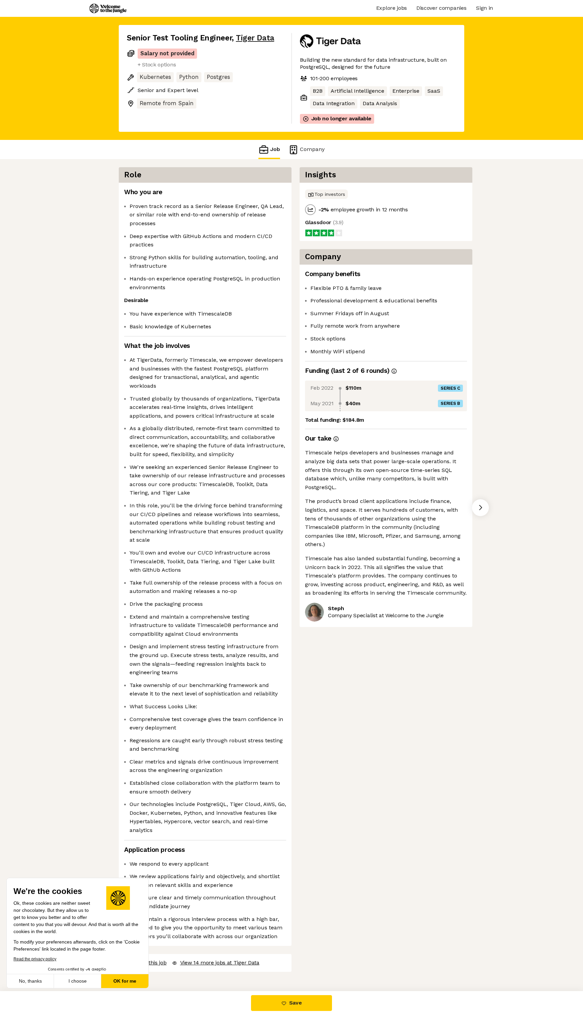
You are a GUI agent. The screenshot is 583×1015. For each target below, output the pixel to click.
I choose (77, 981)
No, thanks (30, 981)
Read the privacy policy (34, 959)
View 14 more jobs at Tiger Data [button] (219, 962)
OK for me (124, 981)
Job (275, 149)
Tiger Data (255, 37)
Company (312, 149)
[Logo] (108, 8)
